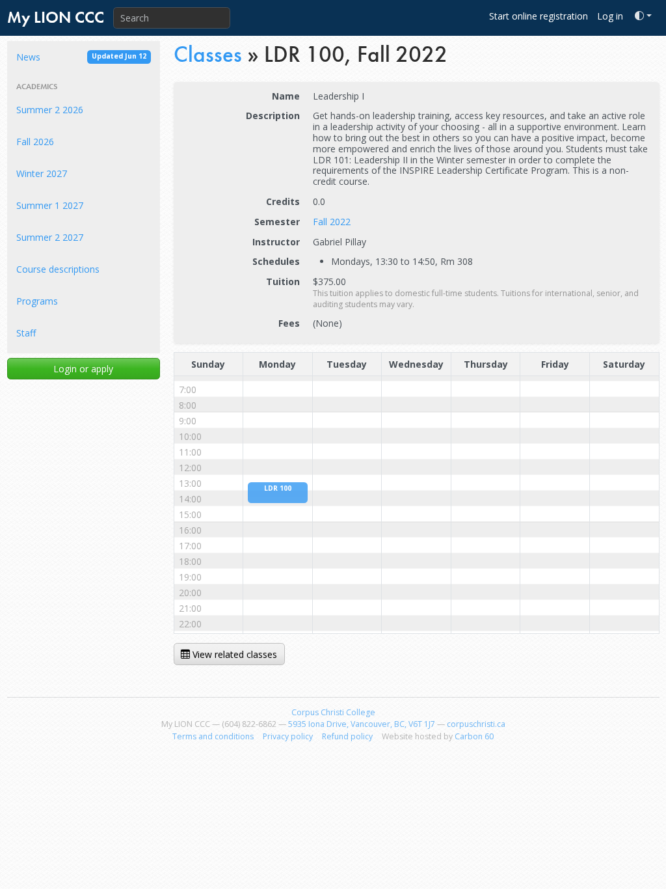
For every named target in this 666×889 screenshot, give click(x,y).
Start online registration (538, 16)
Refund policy (347, 736)
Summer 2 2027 (49, 237)
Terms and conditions (213, 736)
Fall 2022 (332, 221)
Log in (610, 16)
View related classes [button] (233, 654)
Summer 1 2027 (49, 205)
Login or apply (83, 368)
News (81, 57)
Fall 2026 (35, 141)
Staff (26, 333)
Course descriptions (58, 269)
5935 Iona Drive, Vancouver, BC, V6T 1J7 (361, 724)
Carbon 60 (474, 736)
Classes (208, 54)
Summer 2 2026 (49, 109)
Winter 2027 (41, 173)
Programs (37, 301)
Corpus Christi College (333, 712)
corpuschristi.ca (476, 724)
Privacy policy (288, 736)
